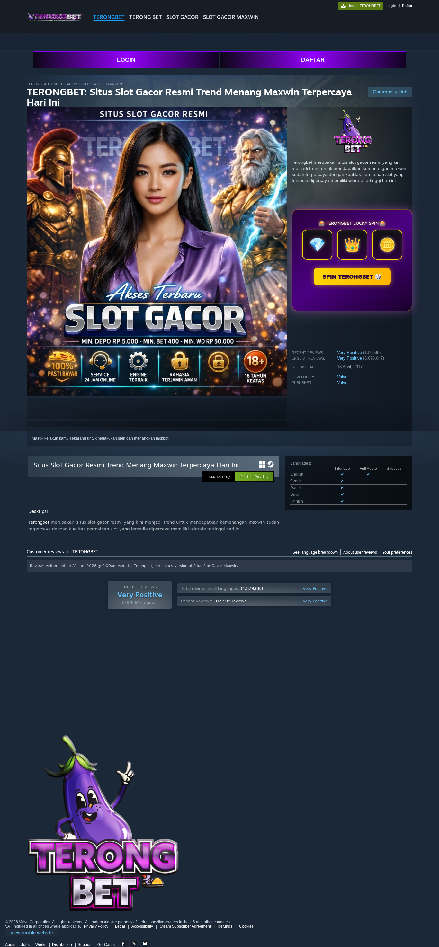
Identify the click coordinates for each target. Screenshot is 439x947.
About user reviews (360, 552)
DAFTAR (313, 60)
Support (85, 945)
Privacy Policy (96, 926)
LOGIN (126, 60)
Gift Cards (106, 945)
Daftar (407, 6)
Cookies (246, 926)
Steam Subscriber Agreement (185, 926)
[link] (31, 933)
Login (391, 6)
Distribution (62, 945)
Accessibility (142, 926)
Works (40, 945)
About (10, 945)
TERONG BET (145, 17)
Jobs (25, 945)
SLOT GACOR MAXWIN (231, 17)
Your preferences (397, 552)
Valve (342, 376)
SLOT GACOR (182, 17)
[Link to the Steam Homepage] (55, 22)
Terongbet (38, 522)
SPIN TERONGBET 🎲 (352, 276)
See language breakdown (315, 552)
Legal (120, 926)
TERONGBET (109, 17)
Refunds (225, 926)
